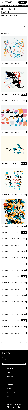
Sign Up (24, 363)
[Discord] (19, 407)
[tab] (3, 20)
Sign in (22, 2)
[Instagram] (8, 407)
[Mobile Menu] (2, 2)
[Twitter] (14, 407)
